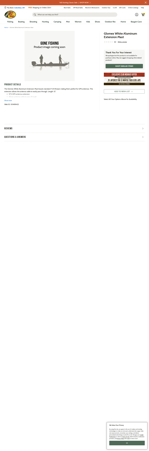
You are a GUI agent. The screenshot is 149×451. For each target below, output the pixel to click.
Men (68, 22)
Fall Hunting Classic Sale (74, 3)
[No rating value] (109, 42)
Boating (21, 22)
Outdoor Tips (106, 8)
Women (78, 22)
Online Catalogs (133, 8)
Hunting (45, 22)
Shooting (33, 22)
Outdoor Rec (110, 22)
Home (123, 22)
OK (127, 443)
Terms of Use (125, 436)
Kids (88, 22)
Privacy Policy (120, 438)
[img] (143, 14)
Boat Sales (67, 8)
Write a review (122, 42)
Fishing (10, 22)
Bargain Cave (136, 22)
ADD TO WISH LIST (122, 91)
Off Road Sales (78, 8)
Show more (8, 100)
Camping (57, 22)
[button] (145, 2)
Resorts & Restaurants (92, 8)
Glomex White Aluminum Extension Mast (120, 35)
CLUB (115, 8)
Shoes (97, 22)
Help (142, 8)
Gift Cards (122, 8)
